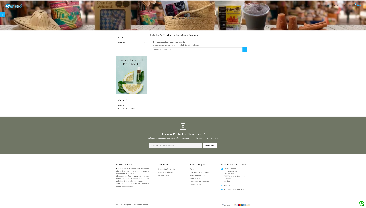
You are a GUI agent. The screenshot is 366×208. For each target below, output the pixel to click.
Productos (324, 5)
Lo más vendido (164, 175)
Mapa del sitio (195, 185)
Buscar (244, 49)
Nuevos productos (165, 172)
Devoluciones (195, 179)
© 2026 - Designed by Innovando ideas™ (132, 205)
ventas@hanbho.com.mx (234, 189)
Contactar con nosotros (199, 182)
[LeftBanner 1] (131, 75)
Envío (192, 169)
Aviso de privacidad (197, 175)
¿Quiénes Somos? (308, 5)
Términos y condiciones (199, 172)
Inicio (294, 5)
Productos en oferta (166, 169)
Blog (336, 5)
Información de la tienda (234, 164)
